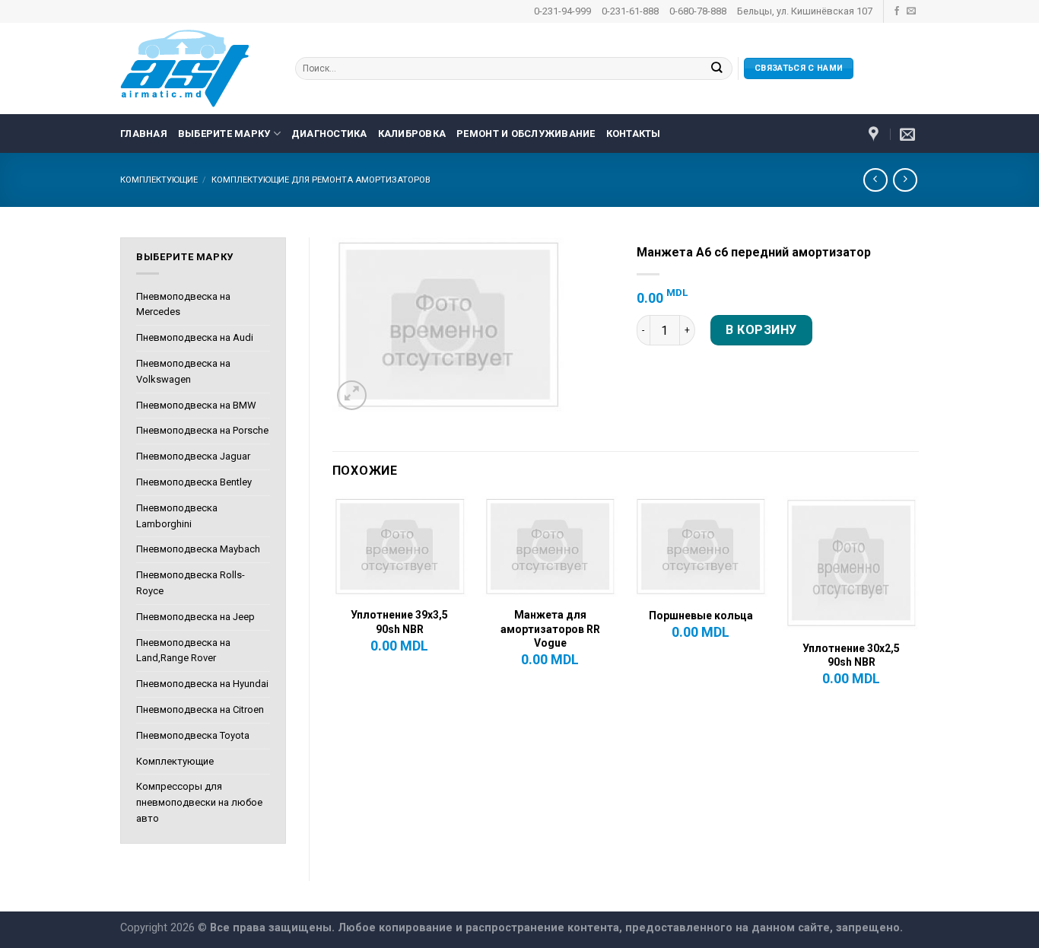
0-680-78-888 (697, 11)
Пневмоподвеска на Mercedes (183, 304)
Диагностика (329, 133)
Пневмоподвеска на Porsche (202, 430)
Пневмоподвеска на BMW (196, 405)
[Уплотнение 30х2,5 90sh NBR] (851, 563)
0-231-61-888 (630, 11)
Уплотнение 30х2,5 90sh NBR (851, 655)
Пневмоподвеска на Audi (194, 337)
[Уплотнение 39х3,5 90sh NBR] (399, 547)
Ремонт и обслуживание (525, 133)
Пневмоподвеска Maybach (198, 549)
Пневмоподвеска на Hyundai (202, 683)
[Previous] (333, 605)
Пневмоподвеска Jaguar (193, 456)
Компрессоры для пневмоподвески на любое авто (199, 802)
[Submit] (717, 69)
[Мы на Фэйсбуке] (896, 11)
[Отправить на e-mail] (911, 11)
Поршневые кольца (701, 615)
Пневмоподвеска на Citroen (200, 709)
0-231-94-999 (562, 11)
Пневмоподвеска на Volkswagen (183, 371)
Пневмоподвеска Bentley (194, 482)
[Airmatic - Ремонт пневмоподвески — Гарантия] (196, 68)
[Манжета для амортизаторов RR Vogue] (550, 547)
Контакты (633, 133)
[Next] (918, 605)
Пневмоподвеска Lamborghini (177, 516)
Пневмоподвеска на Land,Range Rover (183, 650)
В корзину (761, 330)
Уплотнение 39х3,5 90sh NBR (399, 622)
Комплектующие (159, 180)
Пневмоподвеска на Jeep (195, 616)
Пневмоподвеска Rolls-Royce (190, 582)
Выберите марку (224, 133)
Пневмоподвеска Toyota (192, 735)
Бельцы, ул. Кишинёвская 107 (804, 11)
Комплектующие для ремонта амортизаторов (321, 180)
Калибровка (412, 133)
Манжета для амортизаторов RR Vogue (550, 628)
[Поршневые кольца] (700, 547)
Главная (143, 133)
